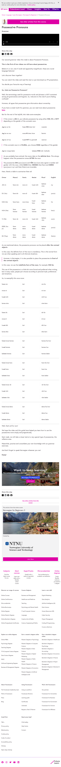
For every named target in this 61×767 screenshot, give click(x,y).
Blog (2, 701)
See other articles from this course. (33, 22)
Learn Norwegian (17, 15)
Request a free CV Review (28, 709)
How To (47, 9)
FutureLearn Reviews (27, 694)
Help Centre (25, 726)
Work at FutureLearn (6, 694)
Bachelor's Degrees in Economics (51, 654)
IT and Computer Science (28, 611)
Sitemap (3, 746)
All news (4, 9)
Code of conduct (5, 738)
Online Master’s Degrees (7, 615)
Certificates (25, 701)
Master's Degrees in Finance (29, 664)
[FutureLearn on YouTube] (14, 762)
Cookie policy (5, 734)
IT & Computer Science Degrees (9, 651)
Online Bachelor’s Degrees (8, 619)
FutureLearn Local (17, 9)
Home (3, 15)
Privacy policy (5, 726)
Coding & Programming (48, 623)
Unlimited (24, 705)
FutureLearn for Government (49, 701)
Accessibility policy (6, 742)
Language (9, 15)
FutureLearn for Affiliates (48, 709)
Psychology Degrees (6, 643)
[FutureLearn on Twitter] (10, 762)
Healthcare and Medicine (28, 599)
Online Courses (5, 595)
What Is (55, 9)
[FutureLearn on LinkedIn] (18, 762)
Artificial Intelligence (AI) (48, 603)
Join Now (30, 559)
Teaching (24, 603)
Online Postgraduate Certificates (10, 623)
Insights (38, 9)
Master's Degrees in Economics (30, 668)
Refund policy (5, 730)
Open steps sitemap (6, 750)
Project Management (47, 619)
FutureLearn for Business (48, 697)
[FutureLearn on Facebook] (2, 762)
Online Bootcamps (6, 607)
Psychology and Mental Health (30, 607)
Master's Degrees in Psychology (30, 639)
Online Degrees (5, 611)
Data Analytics (46, 599)
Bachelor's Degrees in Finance (50, 658)
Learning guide (25, 697)
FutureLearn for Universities (49, 694)
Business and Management (29, 595)
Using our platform (27, 690)
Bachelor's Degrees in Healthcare (51, 639)
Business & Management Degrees (10, 667)
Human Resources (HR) (48, 611)
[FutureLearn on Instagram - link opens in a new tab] (6, 762)
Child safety (25, 722)
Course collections (47, 627)
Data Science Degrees (7, 655)
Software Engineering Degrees (9, 663)
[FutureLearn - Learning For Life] (55, 762)
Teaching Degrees (6, 647)
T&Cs (2, 722)
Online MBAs (4, 639)
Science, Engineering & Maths (30, 623)
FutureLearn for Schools (48, 705)
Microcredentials (5, 603)
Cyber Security (46, 615)
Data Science (45, 607)
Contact (24, 730)
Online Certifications (6, 599)
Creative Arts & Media (28, 619)
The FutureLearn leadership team (10, 690)
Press (29, 9)
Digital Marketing (46, 595)
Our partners (45, 690)
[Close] (58, 2)
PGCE (2, 659)
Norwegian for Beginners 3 (30, 15)
